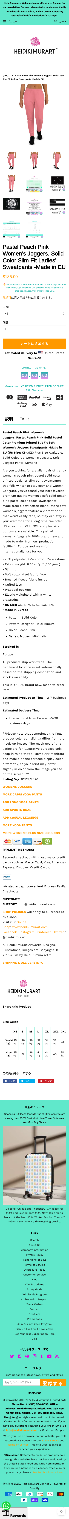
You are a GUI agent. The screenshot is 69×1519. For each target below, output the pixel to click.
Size (6, 307)
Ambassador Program (34, 1299)
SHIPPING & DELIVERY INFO (23, 962)
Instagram (27, 932)
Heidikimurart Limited (36, 1483)
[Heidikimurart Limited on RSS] (57, 1357)
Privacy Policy (34, 1254)
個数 (6, 322)
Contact (34, 1309)
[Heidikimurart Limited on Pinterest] (27, 1357)
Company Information (34, 1249)
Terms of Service (34, 1264)
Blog (34, 1338)
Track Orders (35, 1304)
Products (34, 1314)
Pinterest (44, 932)
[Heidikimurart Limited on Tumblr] (42, 1357)
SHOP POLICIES (14, 912)
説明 (9, 419)
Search (34, 1240)
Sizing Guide (34, 1289)
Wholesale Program (34, 1294)
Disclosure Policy (34, 1269)
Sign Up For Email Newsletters (34, 1329)
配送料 (7, 297)
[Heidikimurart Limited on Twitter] (12, 1357)
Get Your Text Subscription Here (34, 1333)
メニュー (12, 21)
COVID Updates (34, 1284)
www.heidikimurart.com (30, 927)
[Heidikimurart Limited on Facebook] (20, 1357)
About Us (34, 1245)
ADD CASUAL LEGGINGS (20, 817)
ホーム (6, 75)
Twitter (59, 932)
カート (62, 21)
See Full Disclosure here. (48, 1472)
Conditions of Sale (34, 1259)
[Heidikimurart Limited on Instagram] (34, 1357)
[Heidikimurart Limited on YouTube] (49, 1357)
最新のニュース (34, 1107)
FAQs (24, 419)
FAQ (34, 1279)
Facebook (10, 932)
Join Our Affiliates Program (35, 1324)
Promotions (34, 1319)
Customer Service (34, 1274)
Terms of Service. (18, 1444)
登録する (53, 1383)
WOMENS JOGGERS (17, 786)
